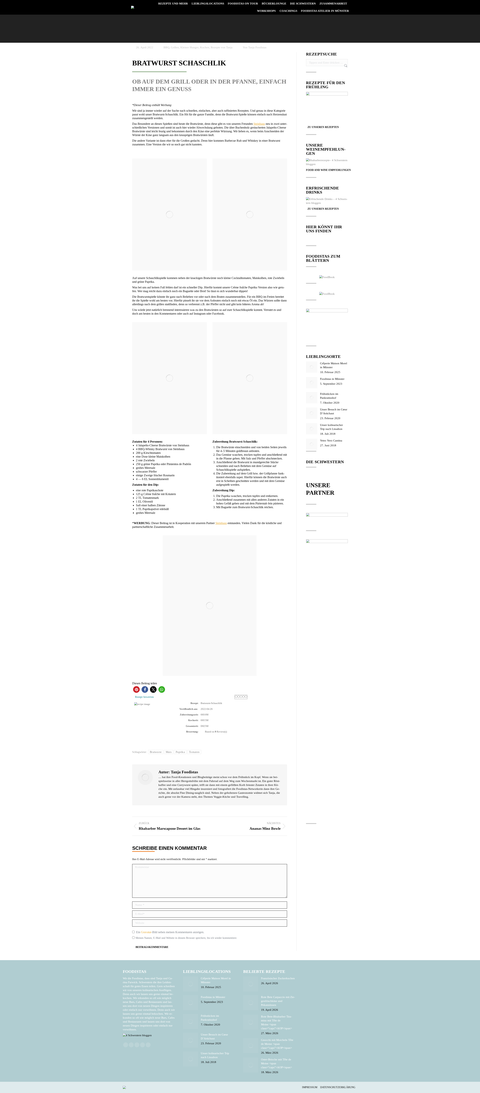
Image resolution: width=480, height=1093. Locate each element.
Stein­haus (259, 123)
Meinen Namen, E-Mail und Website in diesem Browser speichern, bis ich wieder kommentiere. (186, 938)
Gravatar (146, 932)
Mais (169, 751)
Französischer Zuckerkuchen (278, 978)
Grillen (175, 47)
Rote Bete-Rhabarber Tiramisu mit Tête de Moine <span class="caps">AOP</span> (276, 1022)
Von (254, 47)
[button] (136, 689)
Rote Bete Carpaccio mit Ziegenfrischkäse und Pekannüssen (278, 1001)
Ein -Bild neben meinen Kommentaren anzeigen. (170, 932)
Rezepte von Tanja (221, 47)
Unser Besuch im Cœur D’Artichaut (333, 411)
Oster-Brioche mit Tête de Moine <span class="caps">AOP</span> (276, 1063)
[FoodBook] (327, 277)
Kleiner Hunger (189, 47)
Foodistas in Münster (332, 378)
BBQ (166, 47)
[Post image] (311, 367)
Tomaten (194, 751)
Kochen (204, 47)
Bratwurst (156, 751)
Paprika (180, 751)
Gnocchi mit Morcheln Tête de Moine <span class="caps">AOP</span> (277, 1043)
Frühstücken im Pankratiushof (329, 395)
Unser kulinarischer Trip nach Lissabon (331, 426)
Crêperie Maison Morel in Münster (333, 365)
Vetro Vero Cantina (331, 440)
